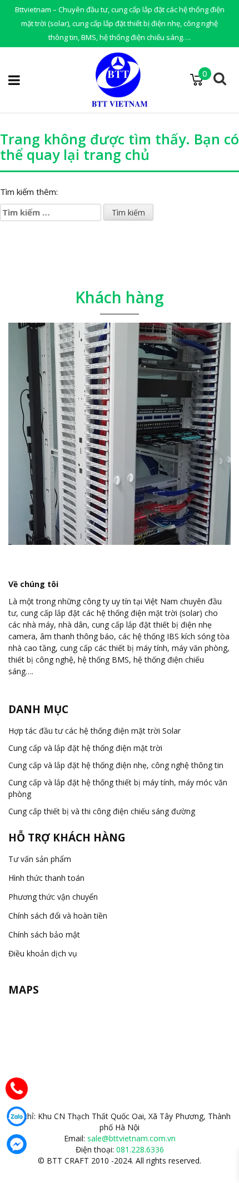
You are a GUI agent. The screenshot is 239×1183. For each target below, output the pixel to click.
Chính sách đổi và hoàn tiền (57, 915)
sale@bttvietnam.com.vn (131, 1138)
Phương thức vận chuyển (53, 896)
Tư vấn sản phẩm (39, 859)
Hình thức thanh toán (46, 878)
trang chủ (116, 154)
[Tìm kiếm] (219, 80)
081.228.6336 (140, 1149)
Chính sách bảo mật (44, 934)
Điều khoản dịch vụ (42, 953)
